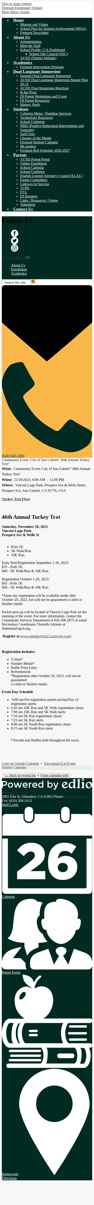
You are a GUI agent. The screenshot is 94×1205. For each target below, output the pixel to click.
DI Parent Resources (35, 100)
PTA (23, 192)
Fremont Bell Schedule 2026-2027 (45, 150)
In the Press (28, 92)
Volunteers (27, 204)
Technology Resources (36, 118)
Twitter (14, 240)
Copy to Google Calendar (20, 763)
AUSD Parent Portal (35, 159)
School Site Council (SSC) (48, 54)
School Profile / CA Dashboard (42, 50)
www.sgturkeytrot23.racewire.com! (45, 636)
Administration (31, 42)
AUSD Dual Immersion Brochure (44, 88)
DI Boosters (28, 196)
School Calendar (32, 168)
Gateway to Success (34, 184)
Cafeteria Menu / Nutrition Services (45, 113)
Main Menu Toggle (16, 12)
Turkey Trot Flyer (16, 499)
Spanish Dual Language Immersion (45, 76)
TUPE (24, 188)
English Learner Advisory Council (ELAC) (51, 176)
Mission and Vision (34, 24)
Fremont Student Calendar (39, 142)
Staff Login (10, 805)
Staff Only (27, 134)
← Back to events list (20, 775)
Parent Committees (33, 180)
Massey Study (30, 105)
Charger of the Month (35, 138)
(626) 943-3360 (76, 796)
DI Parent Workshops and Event (43, 96)
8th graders (28, 146)
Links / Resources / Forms (39, 200)
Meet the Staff (30, 46)
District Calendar (14, 767)
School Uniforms (32, 122)
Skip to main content (16, 4)
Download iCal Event (60, 763)
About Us (18, 265)
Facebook (14, 233)
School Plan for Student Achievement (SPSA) (53, 29)
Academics (19, 273)
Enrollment (19, 269)
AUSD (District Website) (38, 58)
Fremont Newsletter (34, 33)
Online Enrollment (33, 163)
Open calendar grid (54, 775)
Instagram (14, 248)
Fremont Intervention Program (42, 67)
